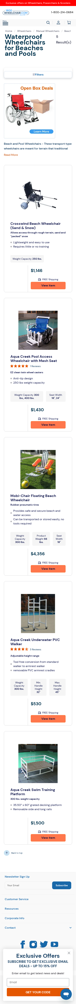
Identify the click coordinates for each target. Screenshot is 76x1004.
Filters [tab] (39, 74)
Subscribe (62, 885)
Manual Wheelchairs (48, 31)
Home (9, 31)
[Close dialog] (69, 953)
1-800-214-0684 (62, 12)
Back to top (17, 853)
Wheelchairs (24, 31)
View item (48, 285)
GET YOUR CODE (38, 992)
